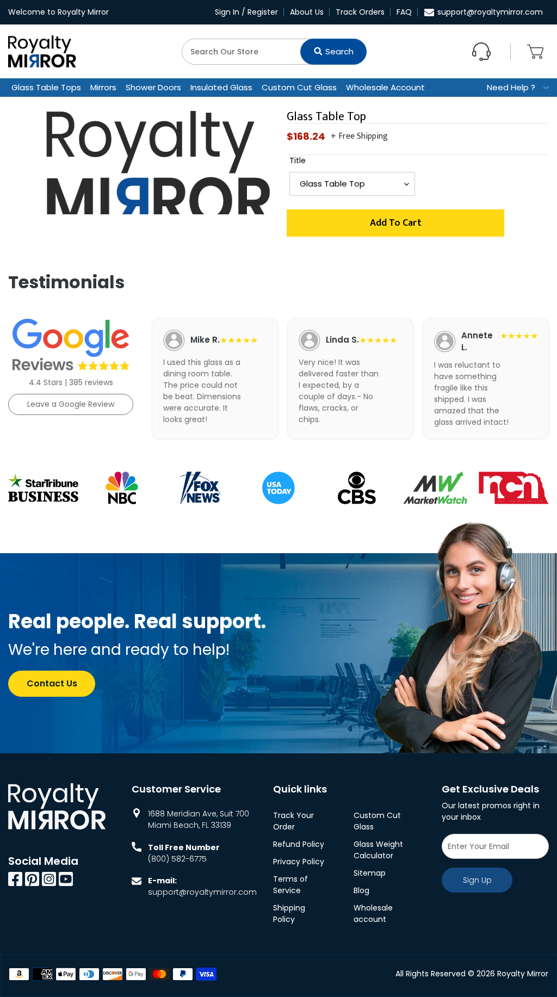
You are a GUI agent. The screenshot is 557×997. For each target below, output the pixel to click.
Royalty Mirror (522, 973)
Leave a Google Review (70, 404)
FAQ (404, 12)
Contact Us (52, 683)
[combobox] (274, 52)
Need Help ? (511, 87)
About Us (307, 12)
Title (297, 160)
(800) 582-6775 (177, 858)
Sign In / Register (246, 12)
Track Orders (360, 12)
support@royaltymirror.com (490, 12)
